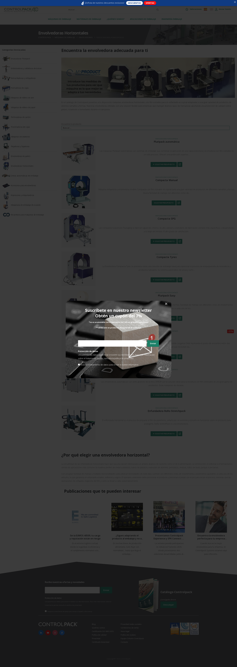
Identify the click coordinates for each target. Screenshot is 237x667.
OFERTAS (150, 3)
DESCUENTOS (134, 3)
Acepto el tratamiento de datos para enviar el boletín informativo (109, 364)
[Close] (235, 2)
